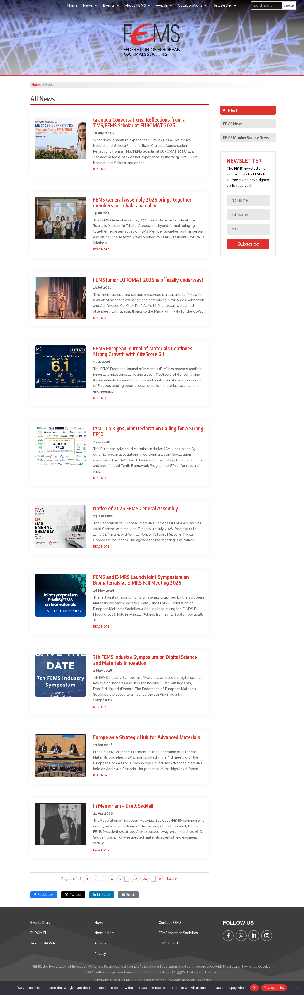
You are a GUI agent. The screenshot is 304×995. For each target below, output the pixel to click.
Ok (254, 988)
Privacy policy (274, 988)
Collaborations (190, 5)
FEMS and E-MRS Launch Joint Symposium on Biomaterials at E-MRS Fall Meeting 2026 (141, 579)
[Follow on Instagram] (266, 935)
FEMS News (232, 124)
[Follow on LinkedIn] (253, 935)
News (88, 5)
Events (109, 5)
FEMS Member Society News (246, 137)
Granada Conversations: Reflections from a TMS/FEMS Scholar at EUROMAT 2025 (139, 122)
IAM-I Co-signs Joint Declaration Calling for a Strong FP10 (148, 431)
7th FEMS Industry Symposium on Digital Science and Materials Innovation (145, 659)
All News (230, 110)
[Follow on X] (241, 935)
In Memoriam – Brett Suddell (123, 805)
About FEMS (135, 5)
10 (135, 879)
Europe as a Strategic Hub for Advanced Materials (146, 737)
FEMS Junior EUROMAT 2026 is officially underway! (148, 279)
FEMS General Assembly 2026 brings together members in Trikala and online (142, 202)
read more (101, 169)
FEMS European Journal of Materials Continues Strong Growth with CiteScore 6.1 (142, 351)
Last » (172, 879)
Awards (162, 5)
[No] (298, 988)
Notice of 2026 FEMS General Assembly (135, 508)
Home (72, 5)
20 (145, 879)
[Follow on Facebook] (228, 935)
